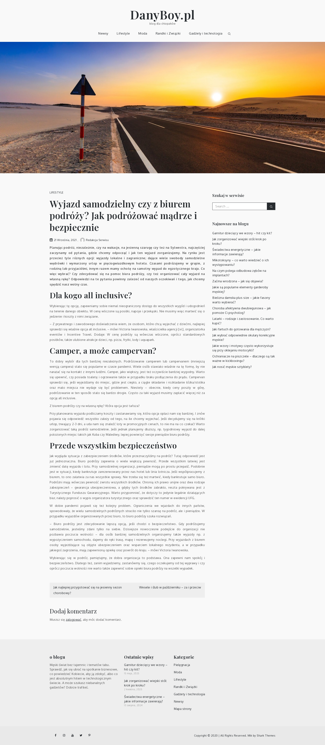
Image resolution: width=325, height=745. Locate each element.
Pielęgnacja (182, 665)
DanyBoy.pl (162, 14)
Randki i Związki (168, 33)
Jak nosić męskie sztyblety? (232, 367)
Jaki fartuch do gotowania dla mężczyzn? (241, 329)
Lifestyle (123, 33)
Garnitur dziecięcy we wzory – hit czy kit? (242, 233)
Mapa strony (183, 709)
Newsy (103, 33)
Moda (142, 33)
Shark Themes (266, 735)
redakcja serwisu (97, 240)
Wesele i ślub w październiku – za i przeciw (170, 587)
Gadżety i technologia (205, 33)
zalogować (73, 619)
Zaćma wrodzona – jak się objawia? (237, 281)
